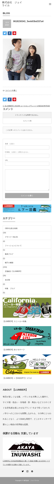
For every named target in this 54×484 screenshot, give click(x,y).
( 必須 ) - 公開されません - (17, 152)
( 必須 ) (9, 144)
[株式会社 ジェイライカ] (13, 4)
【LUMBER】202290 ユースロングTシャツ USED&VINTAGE (27, 106)
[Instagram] (27, 471)
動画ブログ (9, 254)
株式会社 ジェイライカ (32, 480)
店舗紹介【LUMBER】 (13, 271)
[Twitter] (22, 471)
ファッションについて (13, 246)
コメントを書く (11, 90)
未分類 (7, 280)
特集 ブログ (10, 288)
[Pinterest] (32, 471)
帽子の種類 (9, 263)
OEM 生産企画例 (11, 228)
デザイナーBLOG (11, 237)
